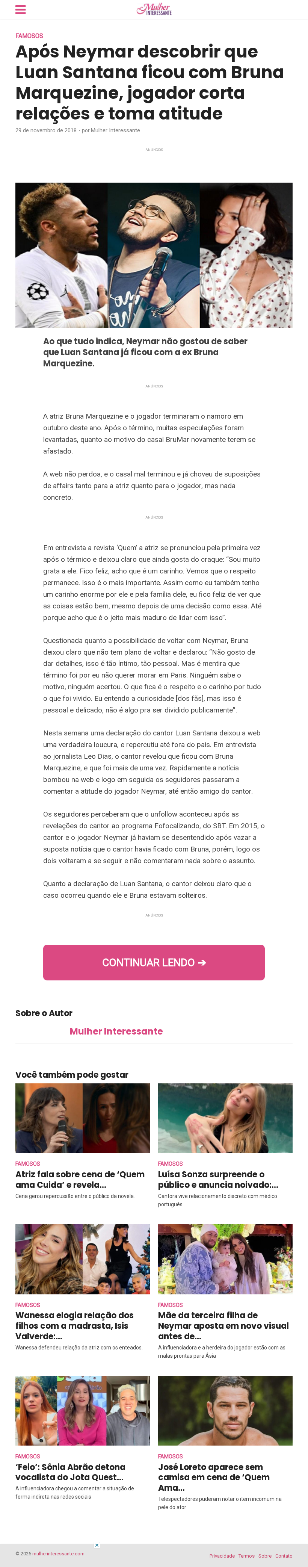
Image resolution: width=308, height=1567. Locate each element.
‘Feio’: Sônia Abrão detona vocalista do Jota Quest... (70, 1472)
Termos (247, 1556)
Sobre (265, 1556)
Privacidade (222, 1556)
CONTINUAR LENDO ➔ (154, 962)
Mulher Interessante (115, 130)
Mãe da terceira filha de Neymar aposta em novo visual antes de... (223, 1326)
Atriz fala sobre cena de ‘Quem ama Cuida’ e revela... (80, 1180)
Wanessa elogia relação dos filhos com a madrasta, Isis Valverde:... (74, 1326)
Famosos (29, 35)
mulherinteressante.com (58, 1553)
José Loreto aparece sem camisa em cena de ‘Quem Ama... (214, 1477)
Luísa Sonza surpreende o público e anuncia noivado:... (218, 1180)
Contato (284, 1556)
